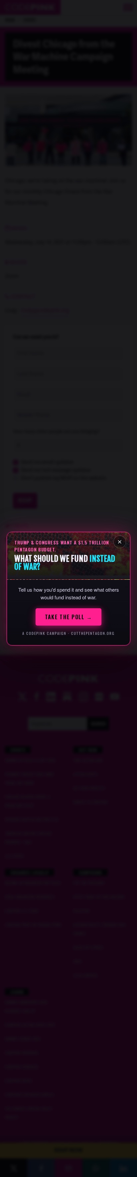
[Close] (119, 541)
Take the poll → (68, 617)
